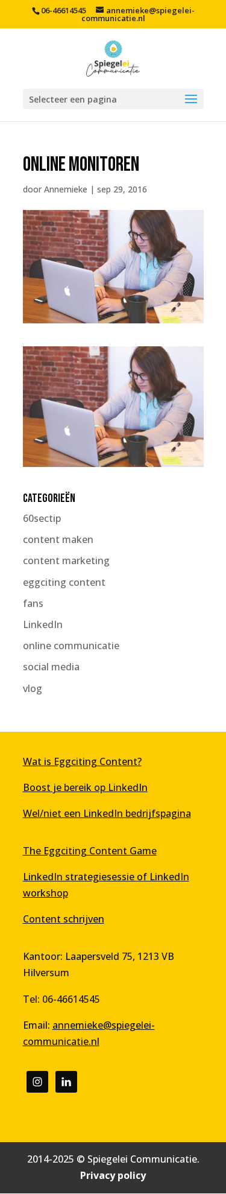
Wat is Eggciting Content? (82, 761)
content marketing (66, 560)
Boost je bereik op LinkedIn (85, 787)
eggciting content (64, 582)
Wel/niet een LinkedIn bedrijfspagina (107, 813)
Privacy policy (113, 1175)
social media (51, 666)
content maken (58, 539)
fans (33, 603)
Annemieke (65, 189)
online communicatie (71, 645)
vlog (32, 688)
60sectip (42, 518)
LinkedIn (43, 624)
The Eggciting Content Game (90, 850)
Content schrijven (63, 919)
